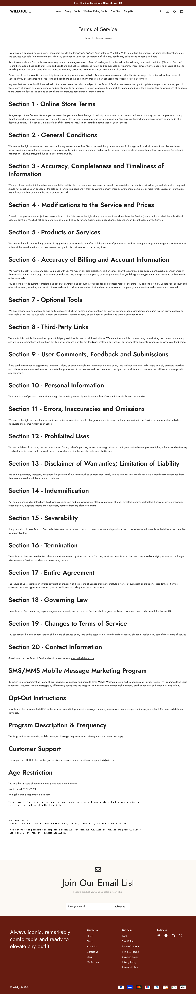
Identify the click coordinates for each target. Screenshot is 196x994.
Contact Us (92, 951)
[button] (181, 11)
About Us (91, 946)
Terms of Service (130, 946)
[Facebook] (166, 935)
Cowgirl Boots (72, 11)
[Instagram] (173, 935)
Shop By (128, 11)
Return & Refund (130, 951)
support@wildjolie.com (82, 658)
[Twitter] (180, 935)
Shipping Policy (130, 957)
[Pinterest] (158, 935)
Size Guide (127, 941)
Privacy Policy (129, 962)
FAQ (124, 936)
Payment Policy (130, 967)
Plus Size (115, 11)
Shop (89, 941)
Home (58, 11)
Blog (89, 957)
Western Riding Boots (95, 11)
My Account (93, 962)
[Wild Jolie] (20, 11)
